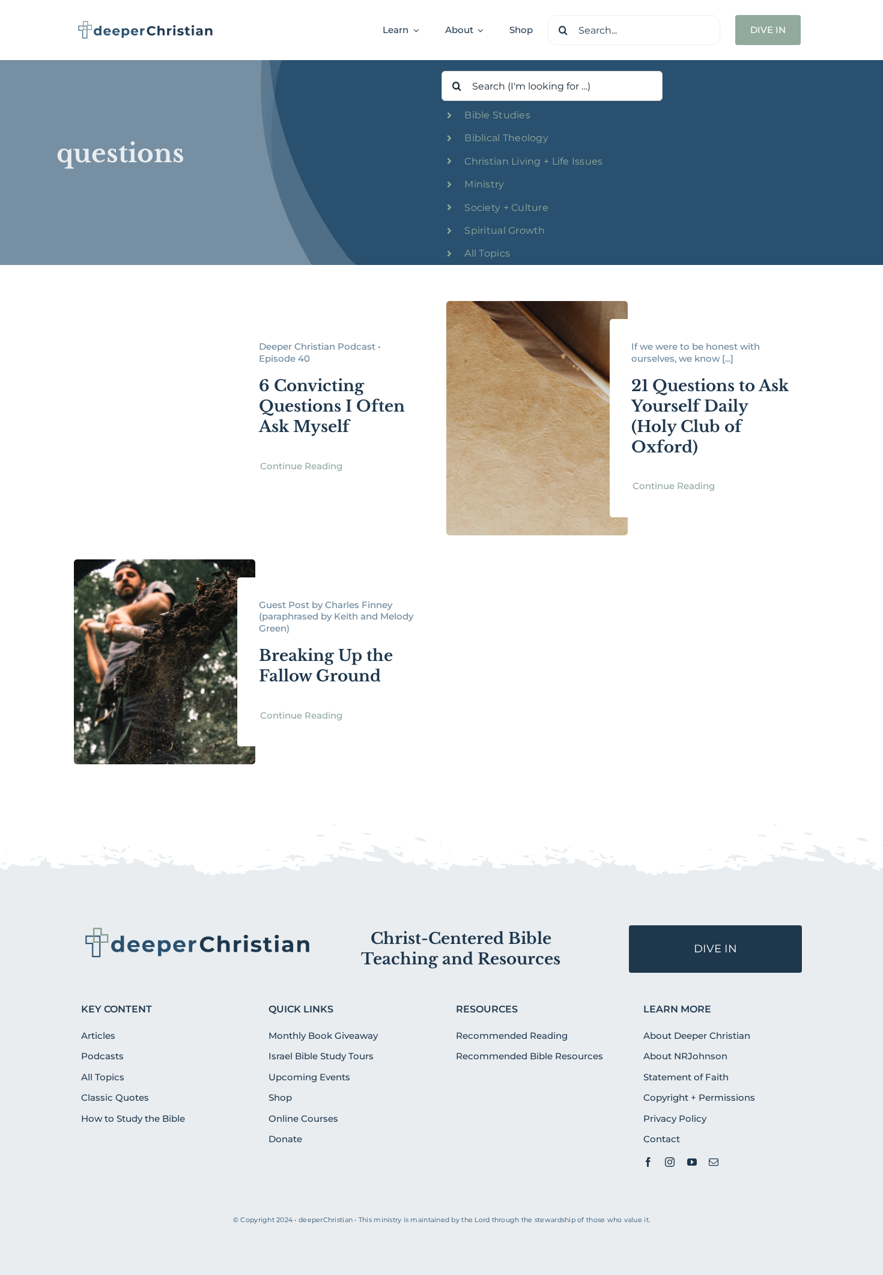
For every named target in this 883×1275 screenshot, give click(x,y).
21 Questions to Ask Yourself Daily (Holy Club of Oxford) (710, 416)
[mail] (713, 1162)
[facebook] (648, 1162)
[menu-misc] (198, 930)
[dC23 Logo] (146, 24)
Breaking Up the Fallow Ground (326, 666)
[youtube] (692, 1162)
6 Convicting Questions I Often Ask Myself (332, 406)
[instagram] (670, 1162)
